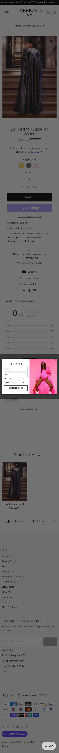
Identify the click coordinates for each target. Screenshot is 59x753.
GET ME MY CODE (16, 388)
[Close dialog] (55, 360)
